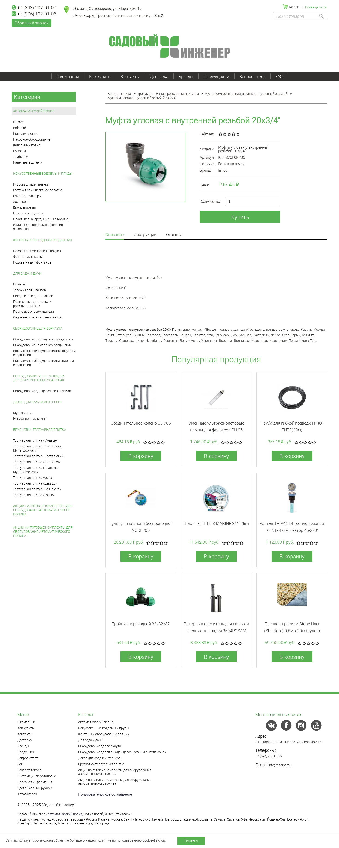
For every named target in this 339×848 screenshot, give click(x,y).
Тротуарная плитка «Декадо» (35, 483)
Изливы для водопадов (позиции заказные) (38, 226)
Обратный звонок (31, 23)
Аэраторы (20, 201)
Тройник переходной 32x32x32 (141, 623)
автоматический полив (65, 814)
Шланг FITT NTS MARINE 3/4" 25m (216, 523)
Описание (114, 234)
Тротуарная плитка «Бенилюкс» (37, 489)
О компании (67, 76)
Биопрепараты (24, 207)
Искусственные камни (30, 418)
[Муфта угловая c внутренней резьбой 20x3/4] (145, 166)
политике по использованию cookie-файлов (131, 840)
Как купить (99, 76)
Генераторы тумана (28, 213)
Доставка (159, 76)
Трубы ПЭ (20, 156)
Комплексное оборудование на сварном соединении (43, 362)
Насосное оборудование (31, 139)
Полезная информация (34, 782)
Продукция (213, 76)
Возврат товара (29, 770)
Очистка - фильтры (27, 196)
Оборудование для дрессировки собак (42, 391)
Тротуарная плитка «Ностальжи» (38, 456)
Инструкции (145, 234)
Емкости (19, 151)
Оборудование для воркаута (37, 328)
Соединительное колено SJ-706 (141, 423)
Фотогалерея (27, 794)
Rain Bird (19, 128)
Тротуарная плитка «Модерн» (35, 440)
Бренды (185, 76)
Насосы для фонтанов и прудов (37, 251)
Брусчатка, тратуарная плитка (39, 429)
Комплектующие (25, 133)
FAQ (279, 76)
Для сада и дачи (27, 273)
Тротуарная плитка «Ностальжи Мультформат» (37, 448)
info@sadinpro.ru (280, 765)
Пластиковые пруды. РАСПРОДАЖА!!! (41, 219)
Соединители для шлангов (33, 296)
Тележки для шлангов (29, 290)
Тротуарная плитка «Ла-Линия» (36, 462)
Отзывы (174, 234)
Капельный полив (26, 145)
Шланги (19, 284)
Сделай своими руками (34, 788)
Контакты (130, 76)
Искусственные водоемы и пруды (42, 173)
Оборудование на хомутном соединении (43, 339)
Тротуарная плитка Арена (32, 477)
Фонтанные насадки (28, 256)
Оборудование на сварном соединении (42, 345)
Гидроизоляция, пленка (31, 184)
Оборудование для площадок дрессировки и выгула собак (39, 378)
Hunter (18, 122)
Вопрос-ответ (252, 76)
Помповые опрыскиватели (33, 311)
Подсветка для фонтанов (32, 262)
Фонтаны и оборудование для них (42, 240)
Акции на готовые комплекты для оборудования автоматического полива (43, 510)
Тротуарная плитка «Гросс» (33, 495)
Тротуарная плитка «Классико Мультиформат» (36, 469)
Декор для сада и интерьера (37, 402)
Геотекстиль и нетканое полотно (37, 190)
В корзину (140, 456)
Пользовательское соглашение (105, 794)
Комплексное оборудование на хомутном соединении (44, 352)
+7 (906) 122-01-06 (36, 13)
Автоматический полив (33, 111)
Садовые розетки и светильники (37, 317)
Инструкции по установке (36, 776)
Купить (240, 217)
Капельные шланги (27, 162)
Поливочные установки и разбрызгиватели (32, 303)
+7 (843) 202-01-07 (36, 7)
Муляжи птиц (23, 413)
